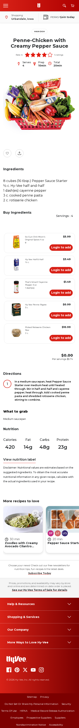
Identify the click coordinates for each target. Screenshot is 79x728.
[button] (27, 54)
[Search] (64, 5)
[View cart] (72, 5)
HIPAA (24, 710)
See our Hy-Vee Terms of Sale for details (39, 589)
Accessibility (56, 724)
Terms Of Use (9, 710)
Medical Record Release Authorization (53, 710)
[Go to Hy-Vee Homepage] (39, 5)
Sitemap (32, 696)
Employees (17, 717)
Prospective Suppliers (39, 717)
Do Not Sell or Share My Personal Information (31, 703)
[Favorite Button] (7, 153)
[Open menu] (5, 5)
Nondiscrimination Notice (31, 724)
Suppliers (60, 717)
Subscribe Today (39, 573)
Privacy (44, 696)
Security (66, 703)
